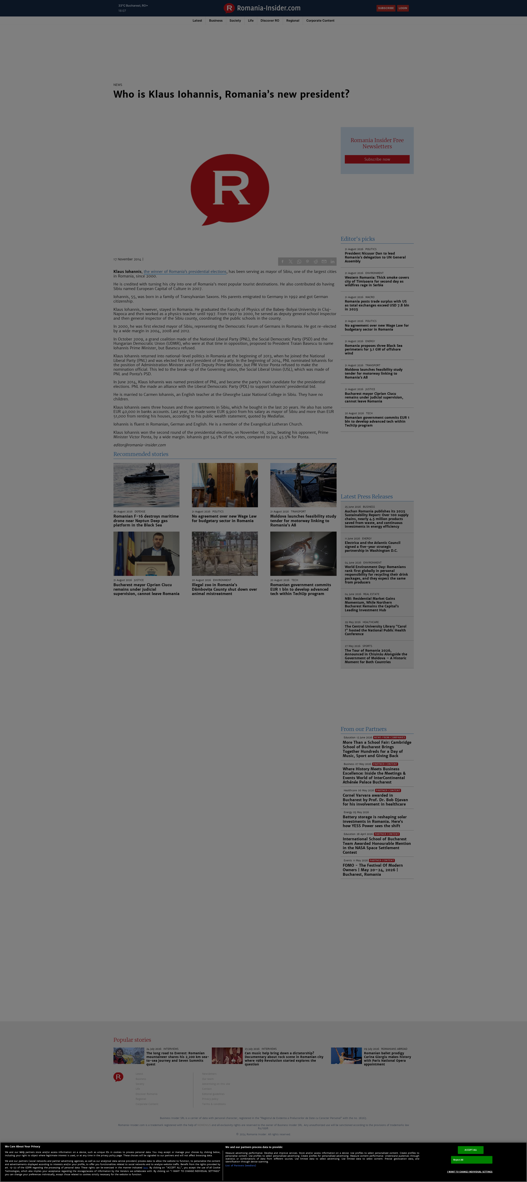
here (145, 1167)
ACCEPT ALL (471, 1150)
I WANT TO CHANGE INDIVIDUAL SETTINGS (470, 1171)
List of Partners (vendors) (240, 1165)
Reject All (458, 1159)
